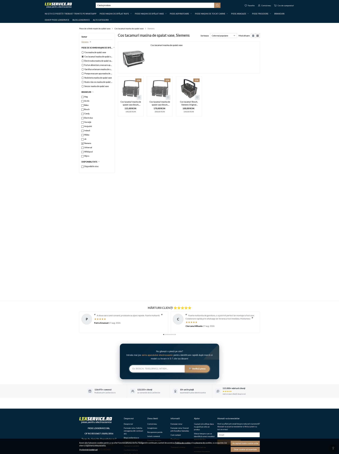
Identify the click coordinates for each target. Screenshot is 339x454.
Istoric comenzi (153, 436)
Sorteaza (205, 35)
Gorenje (87, 122)
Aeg (86, 97)
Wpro (86, 156)
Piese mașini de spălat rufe (114, 13)
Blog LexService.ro (131, 438)
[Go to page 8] (172, 334)
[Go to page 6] (170, 334)
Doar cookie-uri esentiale (245, 449)
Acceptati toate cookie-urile (245, 443)
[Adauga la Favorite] (139, 97)
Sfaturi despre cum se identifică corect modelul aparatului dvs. (204, 436)
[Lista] (253, 35)
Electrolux (88, 118)
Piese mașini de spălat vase (149, 13)
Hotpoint (88, 126)
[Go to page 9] (174, 334)
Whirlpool (88, 152)
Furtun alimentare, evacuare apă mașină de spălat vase (98, 65)
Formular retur (176, 424)
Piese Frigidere (260, 13)
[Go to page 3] (166, 334)
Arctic (86, 101)
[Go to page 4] (167, 334)
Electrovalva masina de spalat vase (98, 61)
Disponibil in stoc (91, 166)
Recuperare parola (154, 432)
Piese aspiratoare (179, 13)
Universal (88, 147)
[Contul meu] (264, 5)
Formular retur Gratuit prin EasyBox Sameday (180, 429)
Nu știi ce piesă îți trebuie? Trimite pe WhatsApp (70, 13)
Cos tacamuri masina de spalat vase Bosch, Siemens (131, 103)
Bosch (87, 109)
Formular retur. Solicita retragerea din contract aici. (133, 431)
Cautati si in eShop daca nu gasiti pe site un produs (204, 427)
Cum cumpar (176, 435)
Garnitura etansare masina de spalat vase (98, 69)
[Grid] (257, 35)
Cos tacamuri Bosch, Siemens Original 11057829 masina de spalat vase (189, 103)
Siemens (84, 42)
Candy (87, 113)
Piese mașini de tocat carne (210, 13)
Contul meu (152, 424)
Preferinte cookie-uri (88, 450)
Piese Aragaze (238, 13)
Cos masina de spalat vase (95, 52)
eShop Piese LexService (57, 20)
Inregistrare (152, 428)
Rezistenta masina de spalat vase (98, 78)
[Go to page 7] (171, 334)
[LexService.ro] (58, 5)
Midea (86, 135)
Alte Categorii (101, 20)
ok (85, 139)
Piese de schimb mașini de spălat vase (94, 28)
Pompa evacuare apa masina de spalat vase (98, 73)
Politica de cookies (183, 443)
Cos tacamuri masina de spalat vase (129, 28)
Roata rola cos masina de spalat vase (98, 82)
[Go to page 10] (175, 334)
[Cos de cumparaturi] (284, 5)
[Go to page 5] (168, 334)
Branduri (279, 13)
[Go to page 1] (163, 334)
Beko (86, 105)
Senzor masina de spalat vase (96, 86)
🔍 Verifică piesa (197, 369)
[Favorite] (249, 5)
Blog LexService (81, 20)
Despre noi (128, 424)
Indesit (87, 130)
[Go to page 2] (164, 334)
